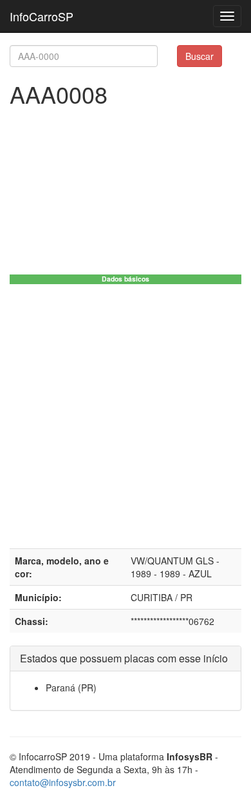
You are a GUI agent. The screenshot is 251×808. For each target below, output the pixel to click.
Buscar (199, 56)
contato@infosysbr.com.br (63, 782)
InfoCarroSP (41, 16)
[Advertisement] (125, 416)
